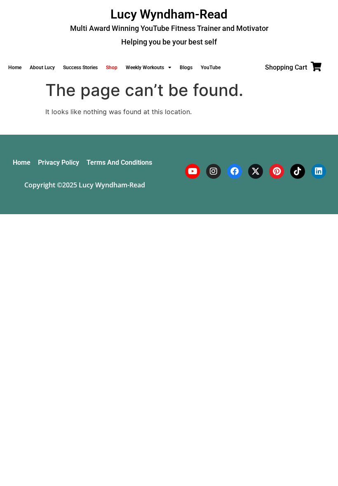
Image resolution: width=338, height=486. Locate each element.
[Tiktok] (297, 171)
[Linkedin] (318, 171)
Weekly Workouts (145, 67)
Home (14, 67)
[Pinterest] (276, 171)
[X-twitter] (255, 171)
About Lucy (42, 67)
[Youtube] (192, 171)
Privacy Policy (58, 162)
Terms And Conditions (119, 162)
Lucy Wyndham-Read (169, 14)
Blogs (186, 67)
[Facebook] (234, 171)
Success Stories (80, 67)
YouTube (211, 67)
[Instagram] (213, 171)
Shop (111, 67)
